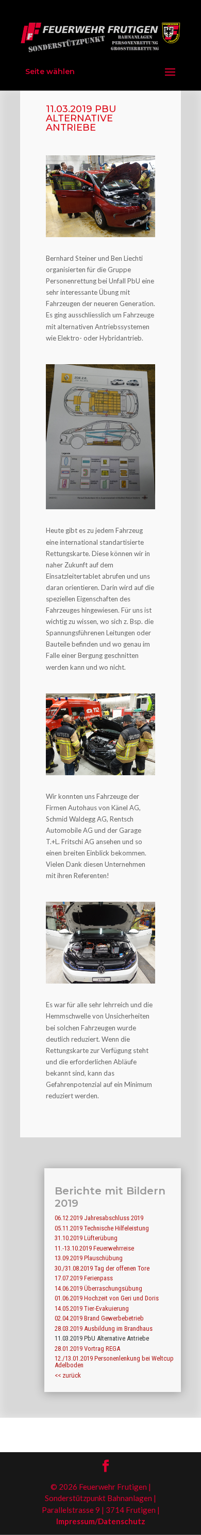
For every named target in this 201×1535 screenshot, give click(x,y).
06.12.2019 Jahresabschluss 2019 (99, 1218)
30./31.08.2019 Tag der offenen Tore (102, 1268)
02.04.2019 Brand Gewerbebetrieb (99, 1318)
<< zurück (68, 1375)
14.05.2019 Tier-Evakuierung (92, 1308)
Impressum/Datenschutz (100, 1521)
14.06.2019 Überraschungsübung (98, 1288)
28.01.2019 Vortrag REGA (87, 1348)
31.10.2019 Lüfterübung (86, 1238)
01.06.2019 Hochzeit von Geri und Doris (107, 1298)
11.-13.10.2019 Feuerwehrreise (94, 1248)
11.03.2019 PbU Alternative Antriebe (102, 1338)
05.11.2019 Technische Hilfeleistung (102, 1228)
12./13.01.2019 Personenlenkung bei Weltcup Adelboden (114, 1361)
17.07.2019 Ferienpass (84, 1278)
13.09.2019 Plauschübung (89, 1258)
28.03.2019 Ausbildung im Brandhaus (104, 1328)
